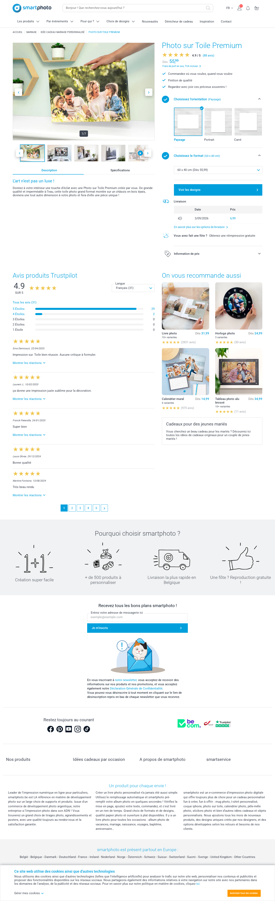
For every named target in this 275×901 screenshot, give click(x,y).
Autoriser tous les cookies (244, 893)
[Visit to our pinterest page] (59, 729)
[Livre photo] (185, 305)
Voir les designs (190, 190)
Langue (120, 283)
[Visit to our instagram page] (77, 729)
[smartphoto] (32, 8)
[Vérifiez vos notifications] (248, 7)
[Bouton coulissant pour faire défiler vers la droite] (148, 92)
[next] (104, 508)
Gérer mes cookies (27, 893)
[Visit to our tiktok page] (87, 729)
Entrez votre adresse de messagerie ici (117, 612)
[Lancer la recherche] (208, 8)
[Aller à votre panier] (256, 7)
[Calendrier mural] (185, 371)
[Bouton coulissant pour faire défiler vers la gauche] (18, 92)
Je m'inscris (100, 628)
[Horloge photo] (238, 305)
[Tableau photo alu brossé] (238, 371)
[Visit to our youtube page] (68, 729)
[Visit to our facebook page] (50, 729)
